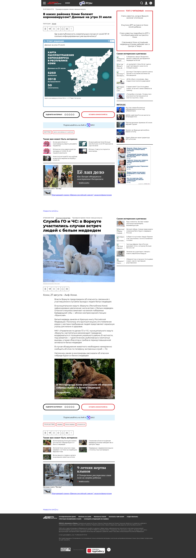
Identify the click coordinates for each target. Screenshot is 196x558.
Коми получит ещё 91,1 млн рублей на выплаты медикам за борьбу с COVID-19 (65, 158)
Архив (54, 24)
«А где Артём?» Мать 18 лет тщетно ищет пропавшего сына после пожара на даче (138, 66)
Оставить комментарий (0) (98, 114)
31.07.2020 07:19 (48, 9)
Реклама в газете (100, 516)
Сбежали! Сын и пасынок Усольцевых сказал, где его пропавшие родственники (139, 261)
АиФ (67, 98)
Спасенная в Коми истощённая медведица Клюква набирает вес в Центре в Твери (135, 44)
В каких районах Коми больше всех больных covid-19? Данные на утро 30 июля (101, 144)
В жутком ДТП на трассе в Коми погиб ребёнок (134, 26)
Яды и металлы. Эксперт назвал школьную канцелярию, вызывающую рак (137, 223)
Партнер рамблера (78, 549)
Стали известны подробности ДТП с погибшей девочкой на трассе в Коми (135, 35)
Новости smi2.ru (50, 211)
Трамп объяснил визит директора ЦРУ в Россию (138, 138)
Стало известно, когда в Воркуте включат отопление (134, 17)
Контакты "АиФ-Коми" (116, 516)
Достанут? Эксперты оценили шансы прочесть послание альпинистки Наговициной (139, 73)
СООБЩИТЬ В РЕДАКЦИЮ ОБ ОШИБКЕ (96, 519)
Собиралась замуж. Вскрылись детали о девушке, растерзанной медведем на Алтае (138, 58)
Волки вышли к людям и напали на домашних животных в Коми (64, 456)
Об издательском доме (67, 516)
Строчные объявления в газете (70, 519)
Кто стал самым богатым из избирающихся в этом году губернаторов (135, 109)
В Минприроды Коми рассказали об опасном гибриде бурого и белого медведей (84, 386)
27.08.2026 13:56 (48, 218)
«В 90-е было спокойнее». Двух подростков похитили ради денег (138, 80)
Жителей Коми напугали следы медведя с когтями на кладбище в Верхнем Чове (65, 449)
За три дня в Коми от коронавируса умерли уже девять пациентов (65, 144)
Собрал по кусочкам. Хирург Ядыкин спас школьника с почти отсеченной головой (139, 238)
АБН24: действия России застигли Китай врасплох (138, 116)
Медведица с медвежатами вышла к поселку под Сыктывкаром (101, 449)
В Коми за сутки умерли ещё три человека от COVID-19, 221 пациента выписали (64, 151)
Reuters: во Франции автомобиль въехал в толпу (137, 131)
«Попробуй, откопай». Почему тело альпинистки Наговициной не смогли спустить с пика (138, 96)
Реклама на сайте (84, 516)
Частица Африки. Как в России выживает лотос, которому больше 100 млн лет (138, 246)
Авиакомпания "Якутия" (51, 283)
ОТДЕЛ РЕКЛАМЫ (132, 516)
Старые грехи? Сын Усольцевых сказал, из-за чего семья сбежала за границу (139, 88)
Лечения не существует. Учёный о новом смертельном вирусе (138, 252)
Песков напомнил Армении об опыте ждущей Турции (139, 123)
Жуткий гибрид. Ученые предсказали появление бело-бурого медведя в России (139, 231)
